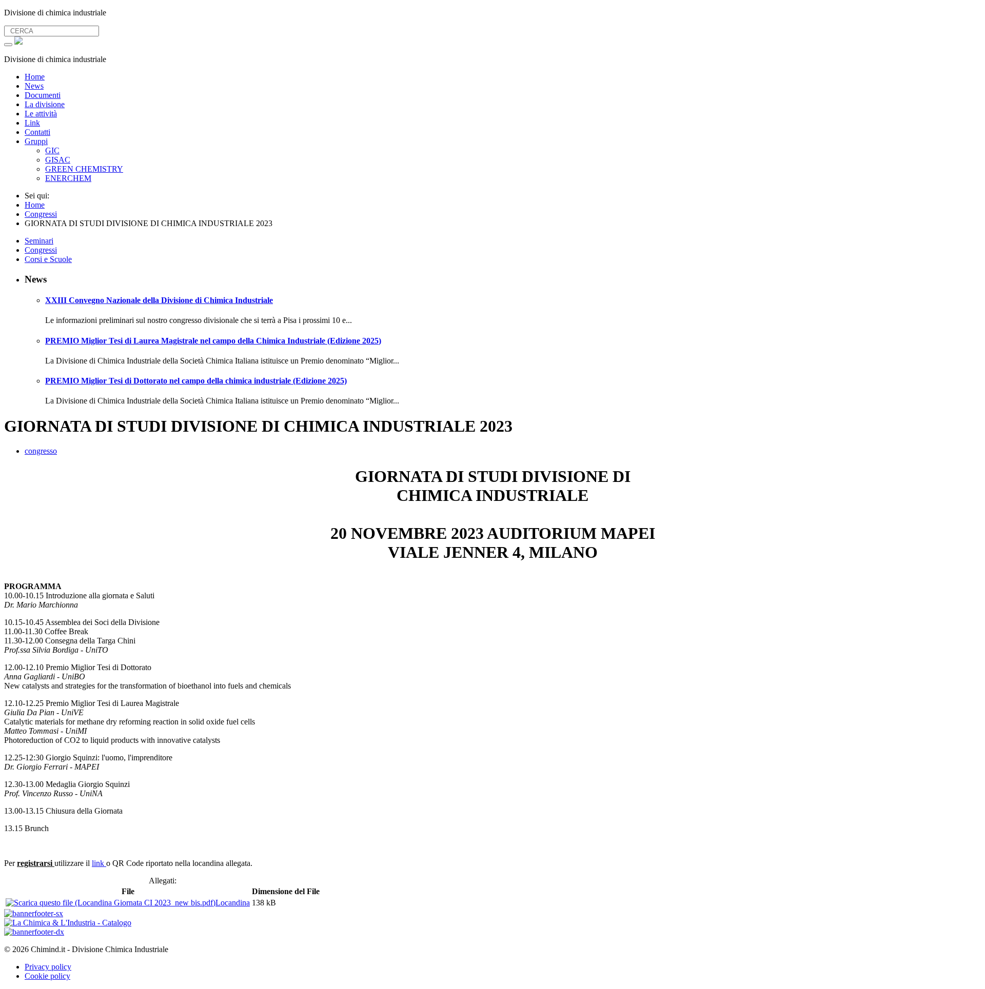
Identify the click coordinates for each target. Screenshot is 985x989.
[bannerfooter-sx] (33, 913)
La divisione (45, 104)
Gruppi (36, 141)
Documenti (43, 95)
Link (32, 122)
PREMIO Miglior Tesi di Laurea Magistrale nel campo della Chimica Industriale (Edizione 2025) (213, 340)
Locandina (232, 902)
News (34, 86)
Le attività (41, 113)
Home (35, 76)
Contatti (37, 132)
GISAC (57, 159)
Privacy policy (48, 966)
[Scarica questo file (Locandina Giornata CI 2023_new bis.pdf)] (110, 902)
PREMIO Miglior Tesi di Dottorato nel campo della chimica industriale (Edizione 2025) (196, 380)
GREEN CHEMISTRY (84, 169)
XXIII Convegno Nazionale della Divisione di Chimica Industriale (159, 300)
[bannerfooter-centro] (67, 922)
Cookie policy (47, 976)
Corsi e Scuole (48, 259)
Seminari (39, 240)
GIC (52, 150)
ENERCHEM (68, 178)
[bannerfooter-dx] (34, 931)
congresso (41, 451)
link (99, 863)
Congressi (41, 250)
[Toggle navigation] (8, 44)
